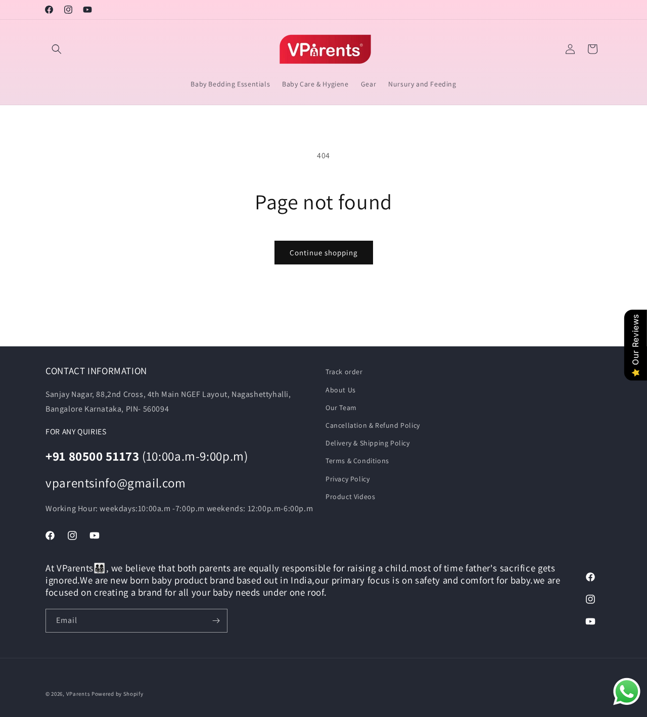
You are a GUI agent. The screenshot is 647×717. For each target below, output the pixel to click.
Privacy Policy (347, 478)
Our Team (341, 407)
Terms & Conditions (357, 460)
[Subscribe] (216, 621)
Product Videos (350, 496)
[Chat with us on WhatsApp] (627, 694)
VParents (78, 693)
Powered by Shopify (117, 693)
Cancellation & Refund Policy (373, 425)
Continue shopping (324, 252)
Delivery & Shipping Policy (368, 442)
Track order (344, 371)
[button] (56, 49)
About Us (341, 389)
